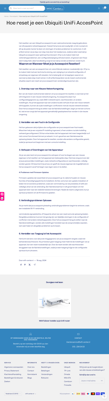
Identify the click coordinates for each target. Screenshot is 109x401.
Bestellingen (46, 367)
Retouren (45, 378)
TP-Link (67, 371)
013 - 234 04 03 (78, 346)
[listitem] (21, 265)
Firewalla (67, 385)
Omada (67, 374)
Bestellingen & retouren (13, 378)
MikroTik (67, 378)
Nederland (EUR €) (12, 394)
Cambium (68, 381)
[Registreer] (102, 380)
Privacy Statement (11, 371)
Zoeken (7, 381)
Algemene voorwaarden (13, 367)
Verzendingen (46, 374)
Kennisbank (14, 16)
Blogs (29, 378)
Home (6, 16)
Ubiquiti (67, 367)
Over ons (30, 367)
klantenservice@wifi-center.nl (78, 342)
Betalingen (45, 371)
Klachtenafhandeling (12, 374)
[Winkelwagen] (104, 8)
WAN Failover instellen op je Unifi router (54, 321)
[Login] (99, 8)
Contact (30, 371)
